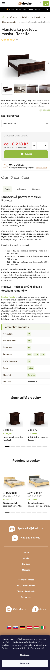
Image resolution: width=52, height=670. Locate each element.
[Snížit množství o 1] (34, 145)
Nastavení (25, 654)
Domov (26, 552)
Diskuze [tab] (36, 189)
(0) (17, 39)
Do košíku (26, 154)
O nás (26, 558)
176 (36, 354)
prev (3, 416)
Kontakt (26, 564)
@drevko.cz (19, 609)
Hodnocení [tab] (21, 189)
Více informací (37, 648)
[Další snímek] (49, 63)
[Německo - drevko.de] (22, 627)
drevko (43, 609)
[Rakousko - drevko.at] (29, 627)
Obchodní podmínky (26, 591)
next (49, 416)
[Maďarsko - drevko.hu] (36, 627)
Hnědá (30, 368)
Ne (29, 347)
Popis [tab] (7, 189)
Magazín (26, 570)
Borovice (31, 375)
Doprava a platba (26, 579)
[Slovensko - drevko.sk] (15, 627)
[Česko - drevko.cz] (9, 627)
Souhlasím (25, 663)
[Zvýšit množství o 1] (45, 145)
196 (29, 354)
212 (29, 340)
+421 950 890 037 (30, 537)
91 (29, 334)
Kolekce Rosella (8, 297)
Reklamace (26, 597)
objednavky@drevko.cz (30, 528)
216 (42, 354)
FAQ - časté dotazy (26, 585)
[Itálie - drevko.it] (43, 627)
